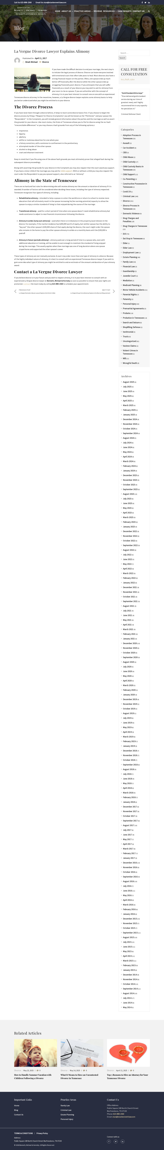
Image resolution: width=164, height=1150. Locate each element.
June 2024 (127, 447)
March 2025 (128, 405)
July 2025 (127, 386)
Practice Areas (82, 11)
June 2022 (127, 559)
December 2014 (130, 974)
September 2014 (130, 988)
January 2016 (129, 914)
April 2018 (127, 788)
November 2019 (130, 704)
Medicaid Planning (131, 285)
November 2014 (130, 979)
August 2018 (128, 769)
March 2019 (128, 736)
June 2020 (127, 671)
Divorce (45, 62)
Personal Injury (129, 303)
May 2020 (127, 676)
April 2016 (127, 900)
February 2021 (129, 634)
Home (57, 11)
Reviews (98, 11)
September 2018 (130, 764)
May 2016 (127, 895)
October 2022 (129, 540)
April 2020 (127, 680)
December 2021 (130, 587)
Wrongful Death (130, 363)
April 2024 (127, 456)
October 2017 (129, 816)
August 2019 (128, 713)
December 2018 (130, 750)
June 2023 (127, 503)
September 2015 (130, 932)
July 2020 (127, 666)
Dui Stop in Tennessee (133, 238)
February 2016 (129, 909)
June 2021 (127, 615)
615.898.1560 (128, 79)
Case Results (124, 11)
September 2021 (130, 601)
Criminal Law (128, 196)
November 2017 (130, 811)
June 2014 (127, 1002)
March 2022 (128, 573)
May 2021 (127, 620)
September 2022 (130, 545)
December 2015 (130, 918)
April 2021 (127, 624)
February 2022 (129, 578)
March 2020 (128, 685)
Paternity (127, 299)
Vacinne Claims (129, 345)
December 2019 (130, 699)
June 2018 (127, 778)
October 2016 (129, 872)
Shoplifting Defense (131, 327)
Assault (126, 143)
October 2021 (129, 596)
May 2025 (127, 396)
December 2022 (130, 531)
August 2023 (128, 494)
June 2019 (127, 722)
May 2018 (127, 783)
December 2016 (130, 862)
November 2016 (130, 867)
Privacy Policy (42, 1133)
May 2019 (127, 727)
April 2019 (127, 732)
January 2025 (129, 414)
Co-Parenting (129, 179)
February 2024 (129, 466)
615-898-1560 (26, 2)
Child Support (129, 174)
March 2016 (128, 904)
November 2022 (130, 536)
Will (124, 358)
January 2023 (129, 526)
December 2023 (130, 475)
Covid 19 (127, 191)
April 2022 (127, 568)
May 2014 (127, 1007)
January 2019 (129, 746)
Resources (109, 11)
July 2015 (127, 942)
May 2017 (127, 839)
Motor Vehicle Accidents (133, 289)
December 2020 (130, 643)
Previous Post (37, 291)
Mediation (127, 280)
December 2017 (130, 806)
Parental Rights (130, 294)
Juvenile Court (129, 275)
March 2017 (128, 848)
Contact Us (138, 11)
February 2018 (129, 797)
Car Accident (128, 147)
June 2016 (127, 890)
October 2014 (129, 984)
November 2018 (130, 755)
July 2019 (127, 718)
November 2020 (130, 648)
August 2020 (128, 662)
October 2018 (129, 760)
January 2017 (129, 858)
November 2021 (130, 592)
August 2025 (128, 382)
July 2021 (127, 610)
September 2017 (130, 820)
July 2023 (127, 498)
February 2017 (129, 853)
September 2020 (130, 657)
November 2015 (130, 923)
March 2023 (128, 517)
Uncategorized (129, 341)
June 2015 (127, 946)
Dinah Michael (31, 62)
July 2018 (127, 774)
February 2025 (129, 410)
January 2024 (129, 470)
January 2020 (129, 694)
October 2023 (129, 484)
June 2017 (127, 834)
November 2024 (130, 424)
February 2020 (129, 690)
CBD (125, 152)
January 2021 (129, 638)
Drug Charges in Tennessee (135, 226)
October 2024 (129, 428)
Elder (125, 243)
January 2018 (129, 802)
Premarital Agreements (133, 308)
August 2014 (128, 993)
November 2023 (130, 480)
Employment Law (131, 252)
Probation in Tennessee (133, 317)
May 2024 (127, 452)
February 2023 (129, 522)
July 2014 (127, 998)
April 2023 (127, 512)
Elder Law (127, 247)
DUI (124, 233)
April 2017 (127, 844)
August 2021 (128, 606)
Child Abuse (128, 157)
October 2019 (129, 708)
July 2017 (127, 830)
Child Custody (129, 161)
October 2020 (129, 652)
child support (66, 170)
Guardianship (128, 271)
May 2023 (127, 508)
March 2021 (128, 629)
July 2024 (127, 442)
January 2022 (129, 582)
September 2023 (130, 489)
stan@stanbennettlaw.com (55, 2)
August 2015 (128, 937)
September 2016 (130, 876)
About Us (66, 11)
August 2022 (128, 550)
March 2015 (128, 960)
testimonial (128, 331)
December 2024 (130, 419)
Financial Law (129, 266)
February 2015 (129, 965)
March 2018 (128, 792)
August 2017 (128, 825)
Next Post (90, 291)
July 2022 (127, 554)
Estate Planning (130, 257)
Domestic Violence (131, 213)
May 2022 (127, 564)
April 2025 (127, 400)
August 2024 (128, 438)
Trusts (126, 336)
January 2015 (129, 970)
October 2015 (129, 928)
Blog (16, 1110)
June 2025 (127, 391)
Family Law (128, 261)
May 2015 (127, 951)
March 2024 (128, 461)
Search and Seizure (131, 322)
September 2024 (130, 433)
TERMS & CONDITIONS (23, 1133)
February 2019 (129, 741)
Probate (126, 313)
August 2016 (128, 881)
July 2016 (127, 886)
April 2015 (127, 956)
